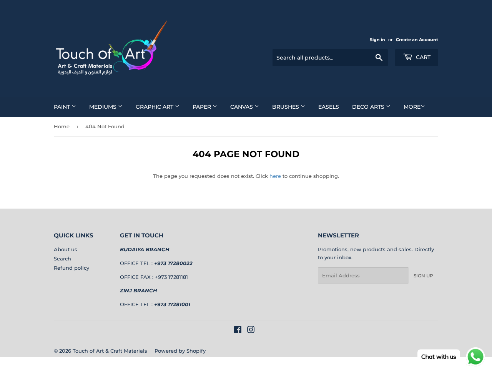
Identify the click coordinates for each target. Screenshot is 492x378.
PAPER (203, 106)
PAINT (62, 106)
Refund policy (71, 268)
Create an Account (417, 39)
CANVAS (242, 106)
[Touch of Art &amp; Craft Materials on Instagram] (251, 331)
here (275, 176)
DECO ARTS (369, 106)
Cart (422, 57)
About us (65, 249)
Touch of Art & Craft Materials (110, 351)
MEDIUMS (103, 106)
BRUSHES (286, 106)
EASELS (328, 106)
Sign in (377, 39)
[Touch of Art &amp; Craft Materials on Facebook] (238, 331)
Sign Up (423, 276)
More (412, 106)
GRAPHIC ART (155, 106)
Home (62, 126)
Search (62, 258)
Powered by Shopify (180, 351)
